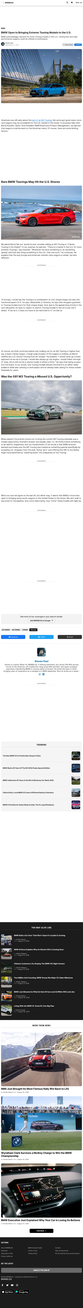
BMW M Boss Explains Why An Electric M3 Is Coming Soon (39, 949)
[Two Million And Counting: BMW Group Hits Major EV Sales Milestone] (6, 978)
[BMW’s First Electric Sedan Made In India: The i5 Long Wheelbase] (76, 802)
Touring (25, 630)
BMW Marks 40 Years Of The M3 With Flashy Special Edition (26, 768)
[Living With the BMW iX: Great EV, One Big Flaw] (6, 1006)
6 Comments (78, 44)
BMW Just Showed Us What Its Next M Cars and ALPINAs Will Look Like (44, 992)
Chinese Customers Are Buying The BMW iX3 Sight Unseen (39, 964)
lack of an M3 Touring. (42, 120)
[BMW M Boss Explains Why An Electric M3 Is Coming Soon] (6, 949)
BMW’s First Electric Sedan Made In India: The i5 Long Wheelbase (28, 805)
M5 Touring (16, 630)
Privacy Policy (32, 1253)
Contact (58, 1248)
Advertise (4, 1250)
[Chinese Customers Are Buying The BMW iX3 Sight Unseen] (6, 964)
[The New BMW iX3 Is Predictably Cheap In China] (76, 752)
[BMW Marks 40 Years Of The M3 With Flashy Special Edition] (76, 765)
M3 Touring (6, 630)
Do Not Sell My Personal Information (67, 1253)
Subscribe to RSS (7, 1253)
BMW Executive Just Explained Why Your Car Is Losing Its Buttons (40, 1220)
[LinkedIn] (43, 674)
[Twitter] (8, 1286)
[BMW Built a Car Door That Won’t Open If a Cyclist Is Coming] (6, 935)
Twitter (42, 637)
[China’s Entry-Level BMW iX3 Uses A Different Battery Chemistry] (76, 789)
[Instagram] (39, 674)
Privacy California (7, 1256)
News (3, 28)
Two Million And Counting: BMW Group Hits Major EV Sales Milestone (43, 978)
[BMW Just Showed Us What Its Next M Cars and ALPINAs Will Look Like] (6, 992)
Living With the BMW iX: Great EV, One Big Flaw (34, 1006)
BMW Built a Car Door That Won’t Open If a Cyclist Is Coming (39, 935)
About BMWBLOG (7, 1248)
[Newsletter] (72, 3)
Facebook (14, 637)
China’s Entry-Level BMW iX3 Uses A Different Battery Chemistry (28, 793)
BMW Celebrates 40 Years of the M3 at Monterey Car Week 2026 (28, 780)
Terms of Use (32, 1250)
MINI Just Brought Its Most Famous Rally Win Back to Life (35, 1088)
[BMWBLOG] (41, 1279)
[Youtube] (13, 1286)
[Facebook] (3, 1286)
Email (71, 637)
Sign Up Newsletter (62, 1250)
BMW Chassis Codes (35, 1248)
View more (41, 1231)
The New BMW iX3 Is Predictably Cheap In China (22, 756)
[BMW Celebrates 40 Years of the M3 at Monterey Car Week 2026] (76, 777)
